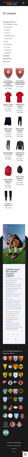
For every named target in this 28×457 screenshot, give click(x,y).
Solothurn (9, 321)
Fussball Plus (7, 50)
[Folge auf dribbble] (12, 339)
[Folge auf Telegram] (16, 339)
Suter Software (17, 442)
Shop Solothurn (7, 58)
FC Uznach (7, 47)
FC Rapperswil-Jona (9, 36)
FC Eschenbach (8, 27)
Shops (19, 308)
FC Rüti (6, 41)
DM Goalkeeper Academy (11, 24)
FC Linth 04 (7, 33)
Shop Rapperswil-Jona (9, 22)
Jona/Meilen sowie (12, 319)
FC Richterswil (8, 38)
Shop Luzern (6, 61)
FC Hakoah (7, 30)
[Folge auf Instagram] (8, 334)
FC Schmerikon (8, 44)
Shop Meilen (6, 56)
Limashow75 (7, 53)
